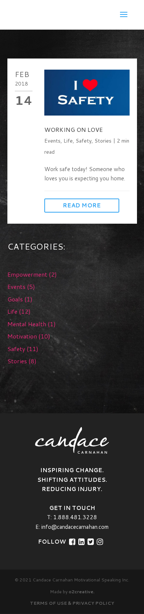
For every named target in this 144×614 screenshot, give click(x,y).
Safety (84, 140)
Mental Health (26, 324)
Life (68, 140)
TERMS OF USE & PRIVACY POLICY (72, 603)
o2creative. (82, 591)
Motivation (22, 336)
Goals (15, 299)
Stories (103, 140)
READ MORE (82, 205)
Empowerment (27, 274)
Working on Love (73, 129)
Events (52, 140)
